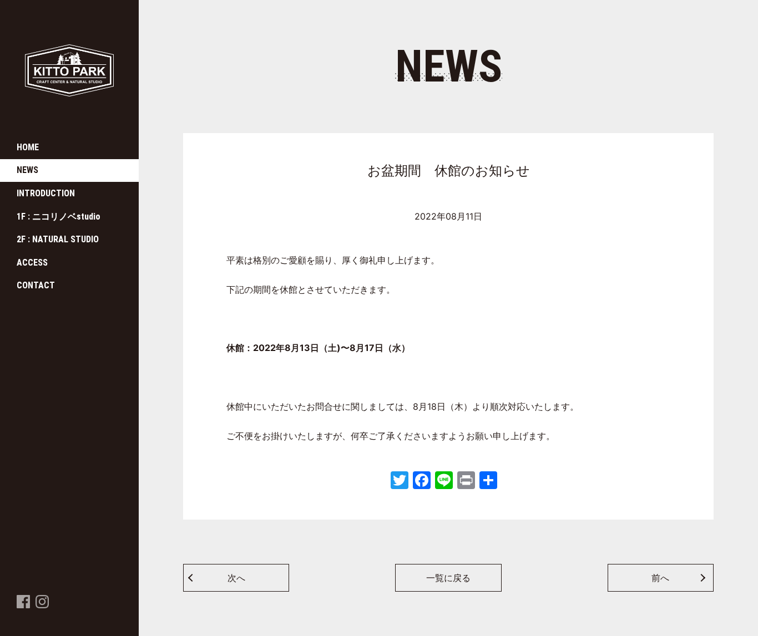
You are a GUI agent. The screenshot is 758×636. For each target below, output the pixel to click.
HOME (28, 147)
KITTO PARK (50, 97)
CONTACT (36, 285)
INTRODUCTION (46, 193)
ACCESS (32, 262)
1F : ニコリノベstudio (58, 216)
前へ (660, 577)
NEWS (27, 170)
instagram (42, 607)
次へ (236, 577)
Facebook (23, 607)
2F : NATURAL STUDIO (58, 239)
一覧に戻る (448, 577)
